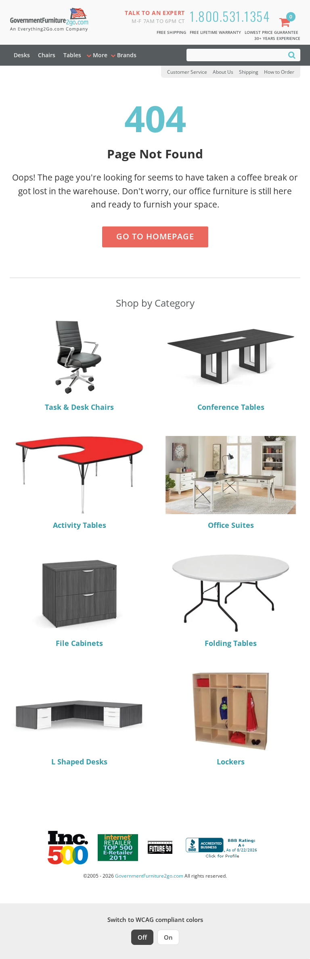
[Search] (292, 54)
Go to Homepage (155, 236)
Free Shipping (171, 32)
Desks (22, 55)
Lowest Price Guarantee (271, 32)
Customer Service (187, 71)
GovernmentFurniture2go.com (149, 875)
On (168, 937)
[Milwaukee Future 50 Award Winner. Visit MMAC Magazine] (160, 847)
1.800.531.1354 (230, 15)
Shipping (248, 71)
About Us (223, 71)
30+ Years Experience (277, 38)
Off (142, 937)
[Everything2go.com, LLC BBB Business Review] (222, 847)
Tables (72, 55)
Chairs (46, 55)
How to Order (279, 71)
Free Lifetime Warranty (215, 32)
